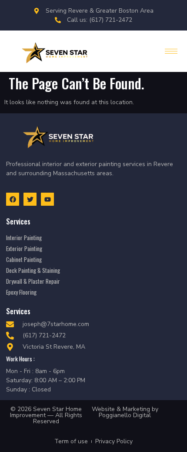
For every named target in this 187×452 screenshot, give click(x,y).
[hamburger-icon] (171, 51)
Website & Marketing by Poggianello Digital (125, 412)
